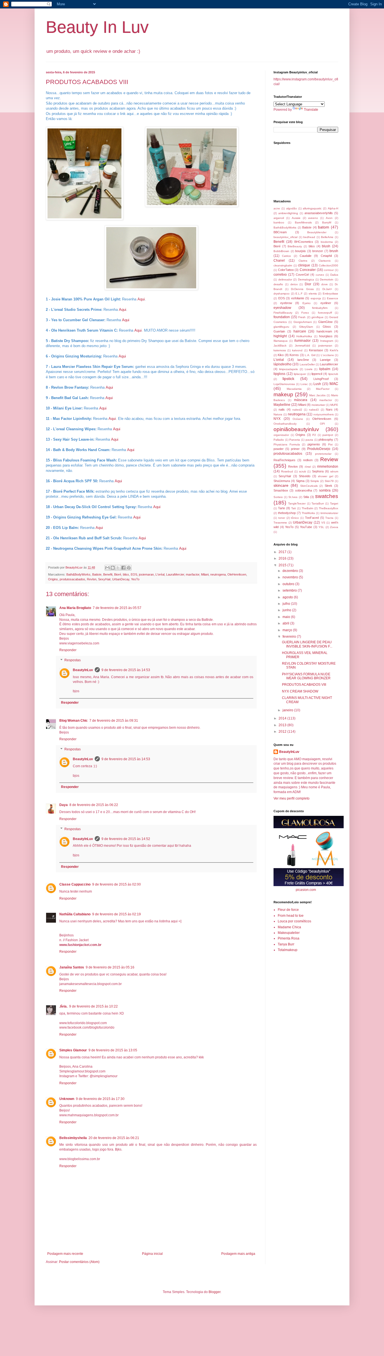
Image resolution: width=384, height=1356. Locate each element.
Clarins (303, 260)
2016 (283, 558)
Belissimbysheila (73, 1138)
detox (294, 284)
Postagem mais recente (65, 1254)
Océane (298, 418)
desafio (278, 284)
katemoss (280, 350)
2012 (283, 732)
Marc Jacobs (317, 395)
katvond (297, 350)
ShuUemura (282, 481)
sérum (334, 471)
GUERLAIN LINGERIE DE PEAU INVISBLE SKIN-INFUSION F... (307, 644)
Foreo (305, 312)
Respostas (72, 660)
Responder (67, 650)
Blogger (214, 1292)
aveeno (313, 217)
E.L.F (298, 293)
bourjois (300, 251)
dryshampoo (282, 293)
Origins (53, 579)
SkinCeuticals (309, 485)
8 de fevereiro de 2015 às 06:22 (93, 805)
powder (279, 449)
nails (282, 409)
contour (329, 269)
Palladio (279, 439)
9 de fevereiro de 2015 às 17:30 (100, 1099)
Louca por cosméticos (294, 921)
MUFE (334, 404)
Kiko (281, 355)
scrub (302, 471)
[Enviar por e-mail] (107, 568)
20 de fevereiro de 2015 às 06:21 (114, 1138)
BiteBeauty (295, 246)
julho (287, 604)
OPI (322, 423)
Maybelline (282, 405)
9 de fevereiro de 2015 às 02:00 (116, 884)
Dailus (334, 274)
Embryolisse (330, 293)
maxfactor (192, 574)
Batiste (96, 574)
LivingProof (321, 379)
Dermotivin (326, 279)
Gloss (327, 326)
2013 (283, 725)
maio (287, 617)
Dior (308, 284)
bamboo (279, 222)
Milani (205, 574)
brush (333, 251)
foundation (282, 317)
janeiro (288, 710)
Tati (293, 508)
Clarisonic (325, 260)
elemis (313, 293)
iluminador (302, 341)
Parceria (294, 439)
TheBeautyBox (328, 508)
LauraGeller (307, 364)
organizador (281, 434)
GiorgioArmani (302, 321)
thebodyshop (287, 513)
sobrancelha (303, 490)
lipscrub (333, 373)
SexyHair (104, 579)
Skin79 (329, 481)
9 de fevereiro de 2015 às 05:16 (110, 967)
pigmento (314, 444)
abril (286, 623)
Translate (311, 110)
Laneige (325, 359)
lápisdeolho (283, 364)
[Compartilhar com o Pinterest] (129, 568)
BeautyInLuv (83, 670)
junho (287, 610)
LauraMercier (175, 574)
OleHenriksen (236, 574)
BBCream (280, 232)
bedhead (309, 237)
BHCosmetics (303, 241)
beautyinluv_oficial (285, 237)
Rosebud (287, 471)
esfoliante (297, 298)
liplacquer (300, 373)
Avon (329, 217)
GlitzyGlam (306, 326)
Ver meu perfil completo (292, 798)
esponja (316, 298)
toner (281, 517)
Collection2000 (328, 265)
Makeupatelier (289, 933)
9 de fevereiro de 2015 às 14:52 (125, 839)
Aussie (296, 217)
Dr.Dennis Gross (302, 289)
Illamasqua (281, 340)
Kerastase (316, 350)
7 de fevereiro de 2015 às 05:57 (117, 608)
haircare (299, 331)
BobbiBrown (281, 251)
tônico (295, 517)
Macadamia (294, 388)
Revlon (91, 579)
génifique (317, 317)
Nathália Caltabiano (75, 914)
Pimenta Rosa (288, 938)
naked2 (297, 409)
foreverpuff (325, 312)
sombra (325, 490)
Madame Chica (289, 927)
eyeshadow (282, 308)
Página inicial (152, 1254)
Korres (294, 355)
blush (326, 246)
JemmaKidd (302, 345)
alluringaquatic (312, 208)
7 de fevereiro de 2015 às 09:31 (113, 721)
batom (323, 227)
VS (323, 522)
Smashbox (281, 490)
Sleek (328, 485)
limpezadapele (288, 369)
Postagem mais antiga (238, 1254)
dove (324, 284)
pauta (309, 439)
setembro (290, 590)
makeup (283, 394)
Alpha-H (333, 208)
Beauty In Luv (97, 27)
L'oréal (159, 574)
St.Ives (292, 497)
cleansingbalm (283, 265)
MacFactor (322, 388)
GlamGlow (325, 321)
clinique (304, 265)
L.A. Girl (310, 355)
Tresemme (280, 522)
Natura (278, 414)
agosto (288, 597)
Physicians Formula (287, 444)
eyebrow (286, 303)
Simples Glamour (73, 1050)
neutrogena (218, 574)
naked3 (314, 409)
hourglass (326, 336)
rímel (308, 466)
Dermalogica (306, 279)
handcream (324, 331)
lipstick (288, 378)
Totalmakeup (287, 950)
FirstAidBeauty (283, 312)
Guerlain (279, 331)
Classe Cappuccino (75, 884)
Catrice (286, 255)
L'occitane (327, 355)
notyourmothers (323, 414)
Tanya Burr (286, 944)
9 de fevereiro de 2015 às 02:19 (116, 914)
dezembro (291, 571)
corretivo (280, 275)
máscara (300, 400)
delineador (285, 279)
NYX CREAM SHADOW (300, 691)
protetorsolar (323, 453)
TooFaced (312, 517)
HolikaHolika (304, 336)
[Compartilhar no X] (118, 568)
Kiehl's (334, 350)
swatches (326, 496)
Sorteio (278, 497)
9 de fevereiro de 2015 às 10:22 (93, 1006)
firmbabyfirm (319, 307)
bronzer (317, 251)
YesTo (135, 579)
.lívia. (63, 1006)
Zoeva (334, 527)
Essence (332, 298)
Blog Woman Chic (73, 721)
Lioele (309, 369)
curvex (320, 274)
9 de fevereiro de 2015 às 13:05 (113, 1050)
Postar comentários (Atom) (79, 1262)
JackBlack (280, 345)
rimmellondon (327, 466)
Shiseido (304, 476)
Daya (63, 805)
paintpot (327, 434)
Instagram (326, 340)
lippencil (316, 373)
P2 (314, 434)
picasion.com (306, 890)
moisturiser (318, 404)
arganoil (279, 217)
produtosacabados (72, 579)
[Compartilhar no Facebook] (123, 568)
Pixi (330, 444)
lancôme (303, 359)
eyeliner (325, 303)
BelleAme (327, 237)
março (288, 630)
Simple (314, 481)
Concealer (308, 270)
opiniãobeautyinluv (296, 429)
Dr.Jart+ (327, 289)
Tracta (329, 517)
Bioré (117, 574)
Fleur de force (288, 910)
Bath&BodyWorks (78, 574)
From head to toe (291, 916)
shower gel (325, 476)
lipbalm (324, 369)
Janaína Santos (71, 967)
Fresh (302, 317)
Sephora (318, 471)
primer (295, 449)
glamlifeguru (281, 326)
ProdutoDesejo (318, 449)
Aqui (141, 299)
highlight (280, 336)
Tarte (281, 508)
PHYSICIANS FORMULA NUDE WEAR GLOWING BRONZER (306, 676)
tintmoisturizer (329, 513)
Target (334, 503)
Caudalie (305, 255)
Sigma (300, 481)
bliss (126, 574)
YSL (321, 527)
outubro (289, 584)
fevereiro (290, 637)
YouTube (306, 527)
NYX (277, 419)
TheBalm (307, 508)
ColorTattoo (286, 269)
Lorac (304, 384)
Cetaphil (326, 255)
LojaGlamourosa (284, 384)
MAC (333, 383)
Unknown (66, 1099)
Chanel (279, 260)
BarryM (326, 222)
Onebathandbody (285, 423)
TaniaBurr (317, 503)
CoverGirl (302, 274)
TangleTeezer (297, 503)
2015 (283, 565)
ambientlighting (288, 213)
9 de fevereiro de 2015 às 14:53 (125, 670)
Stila (306, 497)
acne (277, 208)
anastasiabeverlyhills (318, 213)
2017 (283, 552)
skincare (281, 485)
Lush (317, 384)
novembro (291, 577)
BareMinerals (303, 222)
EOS (134, 574)
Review (329, 459)
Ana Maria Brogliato (75, 608)
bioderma (327, 241)
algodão (291, 208)
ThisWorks (308, 513)
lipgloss (279, 374)
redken (308, 460)
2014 (283, 718)
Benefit (107, 574)
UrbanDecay (120, 579)
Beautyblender (316, 232)
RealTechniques (284, 460)
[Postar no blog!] (113, 568)
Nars (329, 409)
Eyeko (306, 303)
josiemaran (146, 574)
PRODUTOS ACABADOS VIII (304, 685)
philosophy (326, 439)
